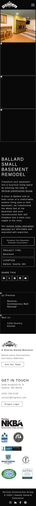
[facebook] (20, 502)
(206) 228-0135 (10, 393)
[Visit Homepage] (10, 5)
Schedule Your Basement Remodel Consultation (18, 241)
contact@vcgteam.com (14, 397)
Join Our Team (13, 364)
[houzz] (15, 502)
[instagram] (10, 502)
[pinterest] (25, 502)
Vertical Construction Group (17, 191)
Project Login (12, 404)
